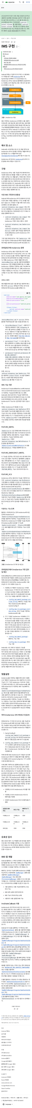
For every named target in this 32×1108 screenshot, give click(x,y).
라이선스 (26, 1097)
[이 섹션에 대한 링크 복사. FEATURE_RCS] (13, 475)
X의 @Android (5, 1053)
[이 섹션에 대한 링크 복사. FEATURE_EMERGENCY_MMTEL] (26, 453)
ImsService (17, 77)
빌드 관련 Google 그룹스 (8, 1067)
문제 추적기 (4, 1091)
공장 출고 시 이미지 (6, 1042)
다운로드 (3, 1037)
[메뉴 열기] (3, 2)
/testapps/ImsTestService (9, 156)
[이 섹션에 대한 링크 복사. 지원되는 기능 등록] (16, 509)
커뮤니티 (12, 1097)
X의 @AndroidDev (6, 1055)
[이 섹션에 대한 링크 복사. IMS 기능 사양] (13, 385)
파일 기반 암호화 (12, 338)
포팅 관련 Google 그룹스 (8, 1070)
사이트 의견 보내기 (18, 1100)
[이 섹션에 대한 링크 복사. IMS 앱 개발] (14, 857)
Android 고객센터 (6, 1077)
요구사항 (3, 1034)
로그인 (28, 2)
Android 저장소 (5, 1031)
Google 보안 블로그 (6, 1061)
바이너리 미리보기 (6, 1039)
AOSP (2, 38)
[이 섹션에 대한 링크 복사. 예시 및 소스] (14, 146)
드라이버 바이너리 (6, 1045)
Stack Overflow (5, 1088)
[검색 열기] (20, 2)
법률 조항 (19, 1097)
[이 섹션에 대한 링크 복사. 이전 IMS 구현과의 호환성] (21, 195)
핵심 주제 (13, 38)
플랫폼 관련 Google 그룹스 (8, 1064)
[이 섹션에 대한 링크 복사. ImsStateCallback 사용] (21, 904)
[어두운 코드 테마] (27, 293)
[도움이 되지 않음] (14, 42)
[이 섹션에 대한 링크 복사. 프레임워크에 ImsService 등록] (25, 248)
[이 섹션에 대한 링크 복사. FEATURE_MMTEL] (16, 427)
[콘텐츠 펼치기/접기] (12, 52)
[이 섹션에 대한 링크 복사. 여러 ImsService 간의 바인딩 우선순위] (3, 718)
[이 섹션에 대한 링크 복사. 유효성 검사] (13, 837)
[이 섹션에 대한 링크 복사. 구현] (7, 169)
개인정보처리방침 (7, 1100)
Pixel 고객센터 (5, 1080)
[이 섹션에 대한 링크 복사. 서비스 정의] (11, 280)
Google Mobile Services (8, 1085)
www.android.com (6, 1083)
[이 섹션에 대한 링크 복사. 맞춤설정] (11, 674)
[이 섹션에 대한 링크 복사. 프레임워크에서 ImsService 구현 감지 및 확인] (8, 572)
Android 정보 (5, 1097)
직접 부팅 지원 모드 (24, 336)
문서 (2, 7)
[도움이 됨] (11, 42)
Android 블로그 (5, 1058)
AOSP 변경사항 (12, 31)
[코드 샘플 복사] (29, 293)
